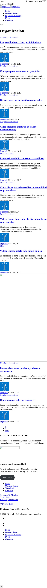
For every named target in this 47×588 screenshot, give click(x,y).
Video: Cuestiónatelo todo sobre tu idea (21, 251)
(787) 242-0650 (6, 504)
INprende (4, 64)
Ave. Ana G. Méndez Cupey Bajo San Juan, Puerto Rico (9, 497)
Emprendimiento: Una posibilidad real (20, 42)
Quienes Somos (11, 486)
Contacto (9, 490)
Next (7, 430)
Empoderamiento (11, 37)
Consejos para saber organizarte (17, 400)
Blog (2, 37)
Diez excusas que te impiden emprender (21, 100)
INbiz (7, 537)
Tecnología (9, 488)
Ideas (2, 246)
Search (10, 4)
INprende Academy (13, 534)
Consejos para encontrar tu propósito (20, 71)
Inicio (7, 483)
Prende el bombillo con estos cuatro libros (22, 158)
